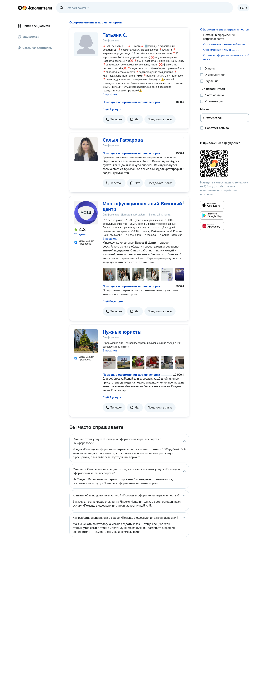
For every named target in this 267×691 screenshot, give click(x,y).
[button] (114, 119)
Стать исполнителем (37, 47)
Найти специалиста (36, 26)
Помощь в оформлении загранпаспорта (131, 102)
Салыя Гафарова (123, 140)
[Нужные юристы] (86, 341)
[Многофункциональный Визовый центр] (86, 212)
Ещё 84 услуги (113, 301)
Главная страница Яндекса (20, 8)
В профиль (110, 94)
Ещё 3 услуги (112, 397)
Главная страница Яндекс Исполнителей (35, 8)
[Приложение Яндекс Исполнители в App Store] (212, 205)
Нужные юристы (122, 332)
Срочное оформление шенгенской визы (226, 57)
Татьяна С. (115, 35)
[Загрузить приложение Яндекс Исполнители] (224, 163)
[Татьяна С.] (86, 44)
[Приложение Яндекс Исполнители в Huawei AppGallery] (212, 226)
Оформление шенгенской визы (224, 44)
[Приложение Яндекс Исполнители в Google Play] (212, 215)
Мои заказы (30, 36)
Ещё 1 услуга (112, 109)
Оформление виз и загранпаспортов (224, 29)
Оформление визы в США (220, 49)
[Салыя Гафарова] (86, 149)
